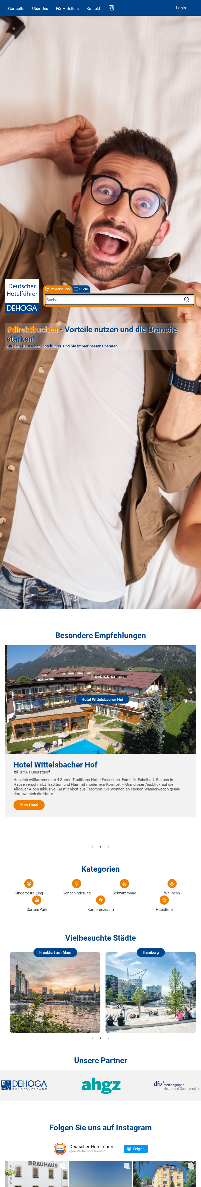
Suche (84, 289)
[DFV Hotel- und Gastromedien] (167, 1086)
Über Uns (40, 8)
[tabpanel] (100, 731)
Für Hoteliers (67, 8)
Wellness (172, 893)
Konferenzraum (100, 909)
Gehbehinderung (77, 893)
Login (181, 7)
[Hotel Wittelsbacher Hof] (100, 752)
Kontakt (93, 8)
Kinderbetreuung (29, 893)
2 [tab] (100, 846)
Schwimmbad (124, 893)
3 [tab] (108, 846)
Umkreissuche (60, 289)
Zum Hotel (27, 805)
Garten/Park (36, 909)
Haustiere (164, 909)
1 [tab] (92, 846)
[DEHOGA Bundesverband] (34, 1085)
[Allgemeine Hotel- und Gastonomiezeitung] (100, 1086)
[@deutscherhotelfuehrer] (60, 1149)
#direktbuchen (32, 329)
